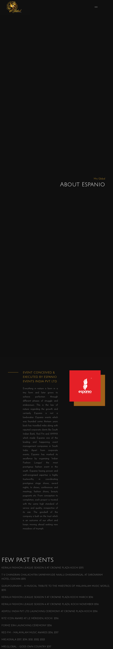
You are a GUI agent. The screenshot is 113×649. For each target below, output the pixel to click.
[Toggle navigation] (96, 7)
